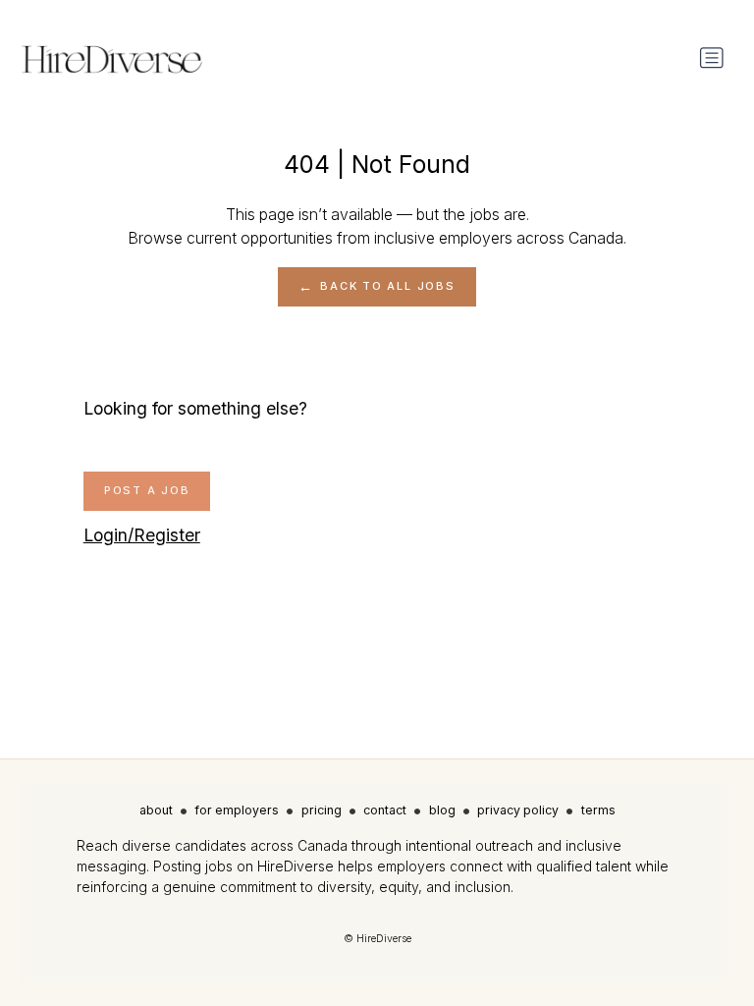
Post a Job (147, 490)
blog (442, 810)
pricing (321, 810)
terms (598, 810)
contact (384, 810)
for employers (236, 810)
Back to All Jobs (387, 286)
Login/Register (141, 535)
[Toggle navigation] (711, 58)
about (156, 810)
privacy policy (518, 810)
